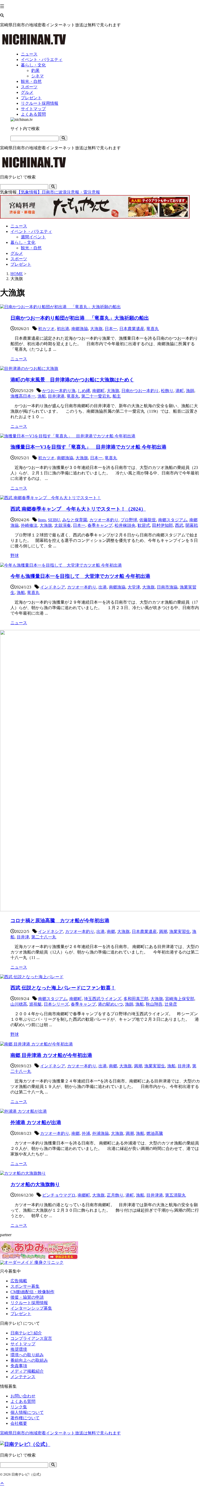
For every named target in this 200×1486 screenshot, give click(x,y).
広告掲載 (18, 1281)
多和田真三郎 (135, 998)
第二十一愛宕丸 (95, 396)
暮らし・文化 (22, 242)
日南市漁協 (167, 587)
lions (42, 520)
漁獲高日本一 (22, 396)
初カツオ (46, 328)
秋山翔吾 (154, 1004)
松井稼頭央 (125, 525)
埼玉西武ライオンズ (102, 998)
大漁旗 (96, 328)
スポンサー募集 (25, 1286)
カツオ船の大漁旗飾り (35, 1184)
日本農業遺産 (131, 328)
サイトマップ (22, 1344)
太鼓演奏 (62, 525)
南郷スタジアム (172, 520)
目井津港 (56, 396)
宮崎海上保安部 (179, 998)
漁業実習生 (179, 931)
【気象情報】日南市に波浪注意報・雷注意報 (58, 192)
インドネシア (52, 587)
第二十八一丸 (43, 937)
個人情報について (27, 1412)
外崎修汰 (29, 525)
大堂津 (134, 587)
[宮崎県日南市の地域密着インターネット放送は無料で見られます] (34, 45)
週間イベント (33, 237)
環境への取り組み (27, 1355)
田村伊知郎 (162, 525)
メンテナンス (22, 1376)
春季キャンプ (100, 525)
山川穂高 (18, 1004)
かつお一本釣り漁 (59, 390)
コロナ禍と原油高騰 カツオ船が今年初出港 (59, 920)
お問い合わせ (22, 1396)
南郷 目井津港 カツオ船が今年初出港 (51, 1055)
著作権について (25, 1418)
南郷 (111, 931)
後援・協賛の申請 (27, 1297)
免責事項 (18, 1366)
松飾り (167, 390)
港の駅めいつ (110, 1004)
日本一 (111, 328)
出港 (102, 587)
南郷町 (98, 390)
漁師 (190, 390)
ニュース (18, 226)
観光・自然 (31, 248)
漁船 (42, 396)
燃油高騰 (154, 1133)
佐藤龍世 (147, 520)
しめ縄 (84, 390)
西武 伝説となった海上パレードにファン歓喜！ (63, 987)
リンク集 (18, 1407)
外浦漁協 (100, 1133)
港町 (180, 390)
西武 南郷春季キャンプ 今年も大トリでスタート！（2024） (78, 509)
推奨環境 (18, 1349)
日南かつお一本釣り (140, 390)
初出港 (63, 328)
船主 (117, 396)
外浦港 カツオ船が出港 (35, 1122)
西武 (179, 525)
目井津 (23, 937)
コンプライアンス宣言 (31, 1338)
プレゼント (20, 264)
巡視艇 (35, 1004)
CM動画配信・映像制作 (32, 1292)
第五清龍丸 (175, 1195)
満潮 (163, 931)
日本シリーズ (56, 1004)
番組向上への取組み (29, 1360)
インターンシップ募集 (31, 1308)
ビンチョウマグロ (59, 1195)
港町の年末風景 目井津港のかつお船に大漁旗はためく (72, 379)
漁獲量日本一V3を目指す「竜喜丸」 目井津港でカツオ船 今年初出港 (88, 447)
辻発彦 (171, 1004)
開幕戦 (191, 525)
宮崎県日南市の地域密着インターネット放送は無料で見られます (60, 1433)
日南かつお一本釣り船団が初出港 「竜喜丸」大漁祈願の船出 (79, 318)
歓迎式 (144, 525)
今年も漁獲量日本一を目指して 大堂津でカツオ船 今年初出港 (80, 576)
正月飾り (115, 1195)
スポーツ (18, 259)
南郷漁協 (79, 328)
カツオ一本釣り (103, 520)
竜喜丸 (152, 328)
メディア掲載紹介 (27, 1371)
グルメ (16, 253)
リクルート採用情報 (29, 1303)
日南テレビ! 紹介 (26, 1333)
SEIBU (54, 520)
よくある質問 (22, 1401)
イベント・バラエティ (31, 231)
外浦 (86, 1133)
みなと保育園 (74, 520)
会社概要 (18, 1423)
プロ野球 (129, 520)
